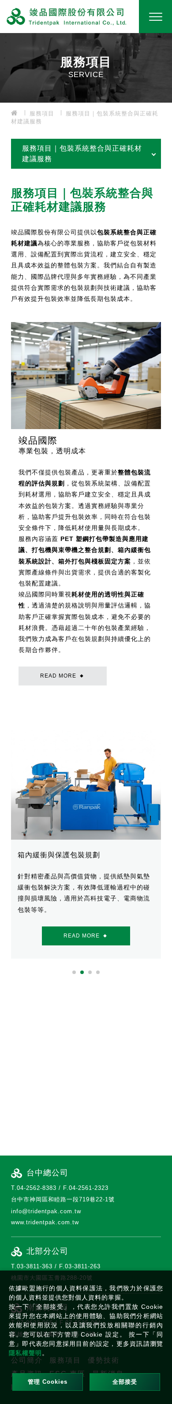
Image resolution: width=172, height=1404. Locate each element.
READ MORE (62, 676)
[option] (86, 67)
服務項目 (42, 113)
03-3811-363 (34, 1266)
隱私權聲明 (25, 1352)
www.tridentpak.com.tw (45, 1222)
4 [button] (98, 972)
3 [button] (90, 972)
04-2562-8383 (36, 1188)
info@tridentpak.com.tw (46, 1211)
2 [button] (82, 972)
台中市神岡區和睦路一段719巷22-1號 (63, 1199)
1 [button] (74, 972)
